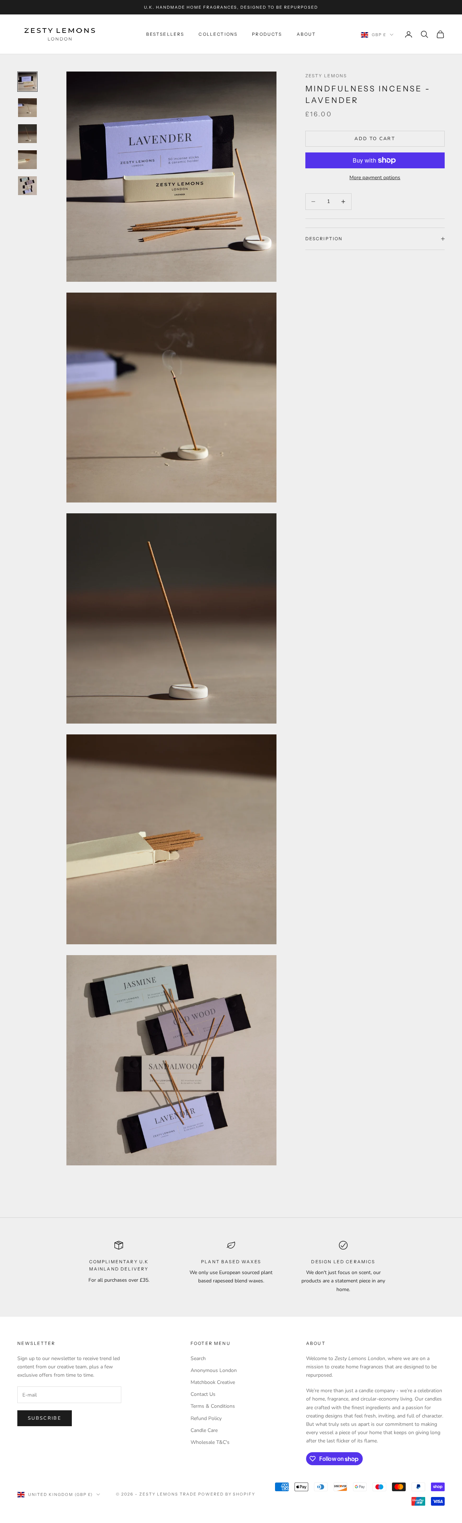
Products (267, 34)
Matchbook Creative (213, 1382)
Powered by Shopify (227, 1494)
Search (198, 1358)
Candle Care (204, 1430)
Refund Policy (206, 1418)
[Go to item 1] (27, 82)
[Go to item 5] (27, 186)
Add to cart (374, 138)
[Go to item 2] (27, 108)
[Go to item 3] (27, 134)
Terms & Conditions (213, 1406)
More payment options (374, 177)
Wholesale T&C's (210, 1442)
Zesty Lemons (326, 75)
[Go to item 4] (27, 160)
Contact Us (203, 1394)
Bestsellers (165, 34)
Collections (218, 34)
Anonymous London (214, 1370)
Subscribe (44, 1418)
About (306, 34)
